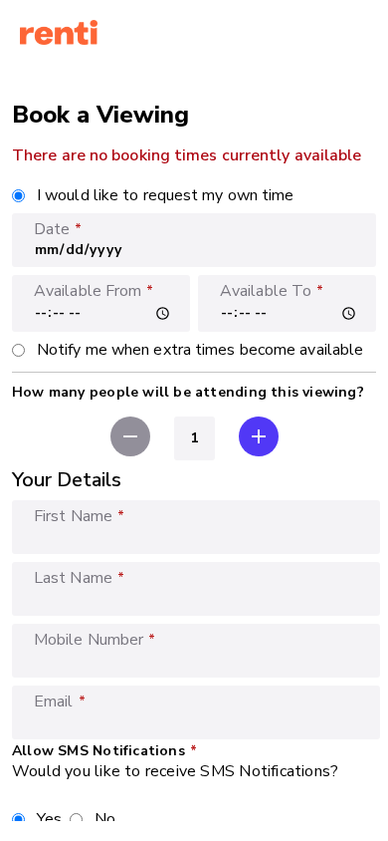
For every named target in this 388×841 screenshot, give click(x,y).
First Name (73, 516)
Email (54, 701)
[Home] (58, 34)
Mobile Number (88, 640)
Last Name (73, 578)
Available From (87, 291)
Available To (265, 291)
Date (52, 229)
